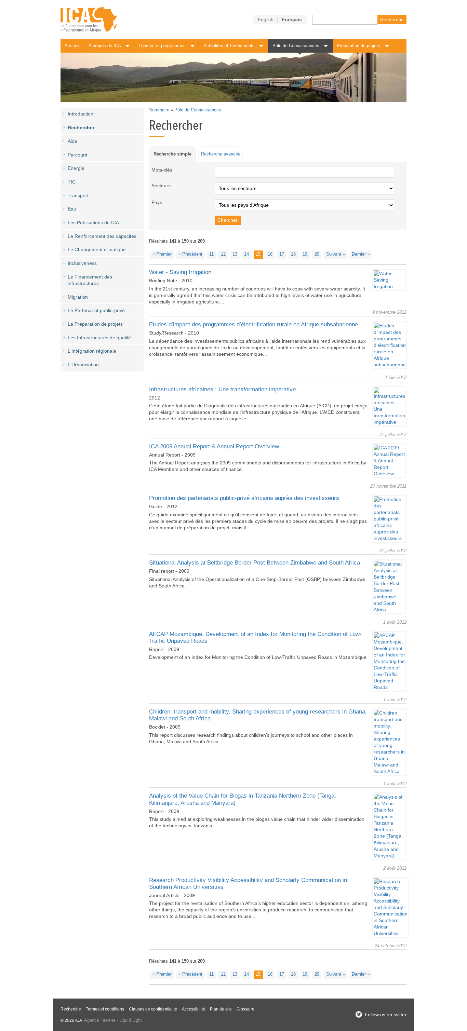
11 (211, 254)
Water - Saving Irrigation (180, 272)
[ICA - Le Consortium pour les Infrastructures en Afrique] (89, 19)
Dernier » (361, 254)
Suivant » (335, 254)
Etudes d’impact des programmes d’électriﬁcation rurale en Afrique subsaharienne (253, 324)
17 (281, 254)
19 (305, 254)
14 (246, 254)
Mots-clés (161, 170)
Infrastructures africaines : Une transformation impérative (222, 389)
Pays (156, 202)
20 (317, 254)
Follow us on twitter (385, 1014)
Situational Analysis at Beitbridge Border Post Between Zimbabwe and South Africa (254, 562)
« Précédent (190, 254)
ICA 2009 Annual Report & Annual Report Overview (214, 446)
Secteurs (161, 185)
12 (223, 254)
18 (293, 254)
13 (234, 254)
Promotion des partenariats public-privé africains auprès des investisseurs (244, 498)
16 (270, 254)
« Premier (162, 254)
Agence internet (99, 1020)
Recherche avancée (220, 154)
